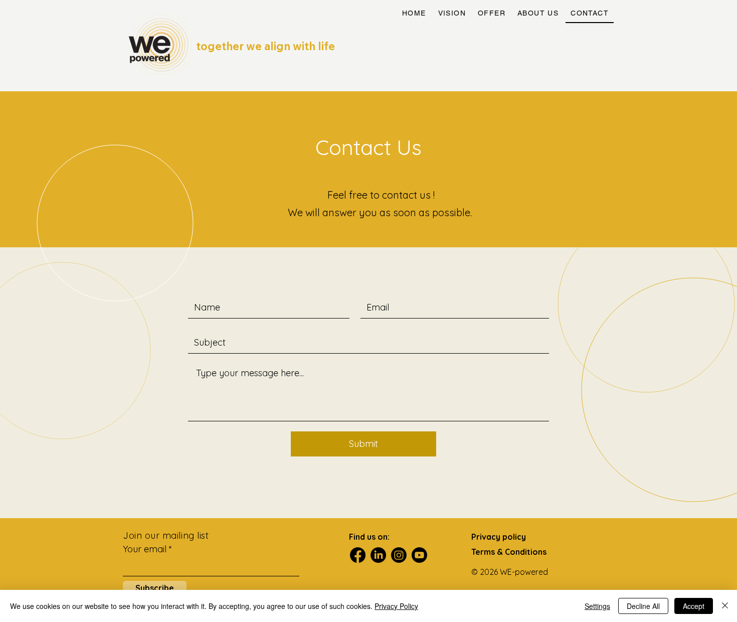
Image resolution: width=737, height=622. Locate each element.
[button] (491, 13)
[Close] (725, 606)
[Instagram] (399, 555)
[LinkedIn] (378, 555)
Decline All (643, 606)
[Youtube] (419, 555)
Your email (146, 549)
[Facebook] (357, 555)
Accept (693, 606)
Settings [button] (597, 606)
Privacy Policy (396, 606)
